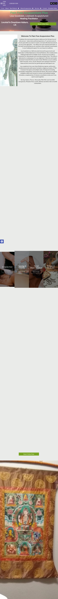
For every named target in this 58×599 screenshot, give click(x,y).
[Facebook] (51, 3)
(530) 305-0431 (4, 3)
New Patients (13, 8)
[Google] (54, 3)
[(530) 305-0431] (1, 3)
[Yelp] (56, 3)
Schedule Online (52, 8)
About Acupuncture (25, 8)
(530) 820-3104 (13, 3)
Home (2, 8)
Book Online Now (43, 24)
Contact (45, 8)
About (7, 8)
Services (37, 8)
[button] (2, 241)
